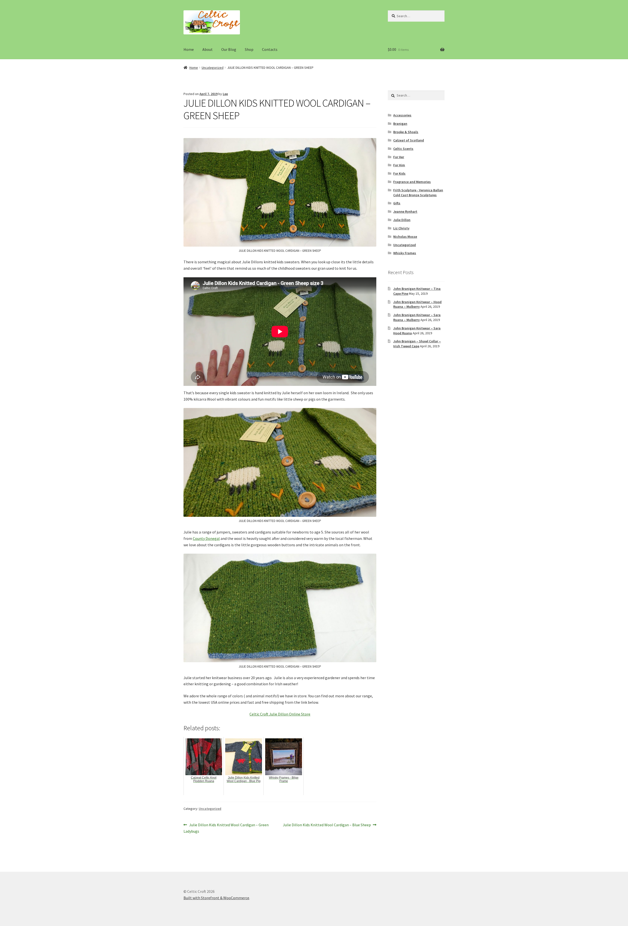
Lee (225, 94)
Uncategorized (212, 67)
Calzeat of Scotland (408, 140)
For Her (398, 157)
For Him (399, 165)
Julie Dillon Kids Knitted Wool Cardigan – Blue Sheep (327, 825)
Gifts (396, 203)
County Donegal (206, 538)
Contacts (269, 49)
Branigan (400, 123)
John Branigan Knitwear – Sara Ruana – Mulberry (417, 317)
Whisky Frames (404, 253)
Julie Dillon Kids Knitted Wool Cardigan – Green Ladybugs (226, 828)
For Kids (399, 173)
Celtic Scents (403, 148)
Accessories (402, 115)
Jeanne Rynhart (405, 211)
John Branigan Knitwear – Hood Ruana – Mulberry (417, 304)
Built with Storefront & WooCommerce (216, 897)
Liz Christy (401, 228)
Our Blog (228, 49)
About (207, 49)
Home (188, 49)
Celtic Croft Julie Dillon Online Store (279, 714)
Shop (249, 49)
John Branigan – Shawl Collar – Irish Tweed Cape (417, 343)
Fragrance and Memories (412, 182)
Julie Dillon (401, 220)
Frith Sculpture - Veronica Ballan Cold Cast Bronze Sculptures (418, 192)
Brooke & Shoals (405, 132)
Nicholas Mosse (405, 236)
